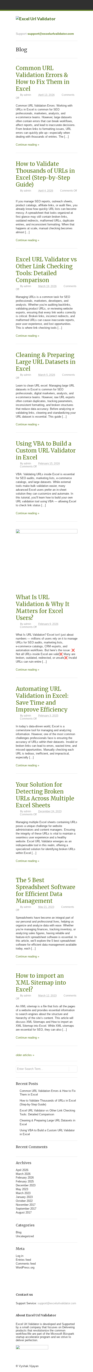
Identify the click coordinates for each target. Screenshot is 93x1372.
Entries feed (23, 1259)
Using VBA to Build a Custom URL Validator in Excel (46, 450)
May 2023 (22, 1189)
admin (27, 94)
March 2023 (23, 1193)
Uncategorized (25, 1236)
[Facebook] (40, 1274)
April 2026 (22, 1170)
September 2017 (26, 1208)
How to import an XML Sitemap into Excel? (41, 982)
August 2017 (24, 1212)
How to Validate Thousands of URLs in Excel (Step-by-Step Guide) (45, 174)
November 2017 (25, 1204)
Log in (19, 1255)
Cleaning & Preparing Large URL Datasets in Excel (45, 362)
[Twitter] (46, 1274)
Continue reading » (27, 144)
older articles (25, 1055)
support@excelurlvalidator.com (50, 33)
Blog (18, 1232)
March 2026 (23, 1174)
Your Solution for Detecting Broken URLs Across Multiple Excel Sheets (45, 795)
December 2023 (25, 1185)
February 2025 (25, 1181)
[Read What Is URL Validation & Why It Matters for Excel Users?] (46, 532)
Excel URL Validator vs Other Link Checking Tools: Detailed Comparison (46, 270)
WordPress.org (25, 1267)
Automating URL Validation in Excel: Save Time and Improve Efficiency (42, 699)
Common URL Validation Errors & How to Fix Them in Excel (42, 78)
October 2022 (24, 1200)
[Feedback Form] (52, 1274)
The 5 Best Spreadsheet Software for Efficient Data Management (45, 890)
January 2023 (24, 1197)
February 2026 (25, 1177)
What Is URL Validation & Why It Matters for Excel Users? (42, 607)
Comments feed (26, 1263)
